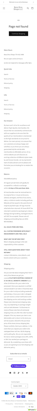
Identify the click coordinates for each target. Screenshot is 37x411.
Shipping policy (29, 403)
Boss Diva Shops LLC (11, 400)
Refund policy (8, 83)
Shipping (7, 88)
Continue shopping (18, 34)
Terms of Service (9, 79)
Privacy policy (9, 403)
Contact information (19, 406)
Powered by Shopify (21, 400)
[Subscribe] (28, 359)
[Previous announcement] (3, 2)
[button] (4, 8)
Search (6, 74)
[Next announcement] (33, 2)
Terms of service (19, 403)
